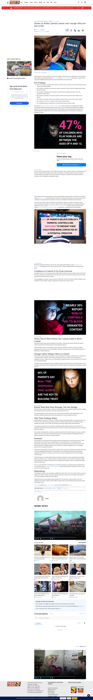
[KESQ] (14, 2)
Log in (80, 613)
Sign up (83, 613)
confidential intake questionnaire (52, 466)
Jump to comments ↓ (38, 491)
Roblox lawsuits (42, 198)
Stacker (37, 29)
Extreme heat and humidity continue (16, 78)
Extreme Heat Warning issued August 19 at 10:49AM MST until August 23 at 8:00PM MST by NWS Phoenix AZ (48, 7)
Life (44, 2)
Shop (48, 2)
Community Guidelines (32, 684)
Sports (31, 2)
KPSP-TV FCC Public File (33, 687)
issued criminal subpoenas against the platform (48, 207)
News (21, 2)
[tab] (38, 623)
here (60, 608)
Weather (26, 2)
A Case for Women (66, 78)
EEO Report (30, 690)
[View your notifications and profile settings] (84, 623)
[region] (60, 630)
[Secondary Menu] (9, 2)
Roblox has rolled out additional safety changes (51, 105)
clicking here (81, 606)
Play (51, 2)
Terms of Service (31, 682)
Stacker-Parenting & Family (49, 488)
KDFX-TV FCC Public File (33, 689)
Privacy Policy (38, 682)
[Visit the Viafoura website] (83, 646)
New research (56, 78)
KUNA (35, 2)
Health (40, 2)
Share (55, 2)
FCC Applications (37, 690)
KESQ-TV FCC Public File (33, 685)
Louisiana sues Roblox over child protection (57, 205)
